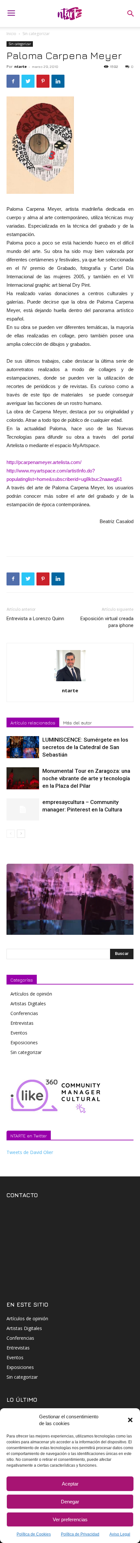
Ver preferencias (70, 1519)
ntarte (20, 66)
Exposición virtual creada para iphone (106, 622)
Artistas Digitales (28, 1003)
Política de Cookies (34, 1534)
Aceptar (70, 1484)
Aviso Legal (119, 1534)
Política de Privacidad (80, 1534)
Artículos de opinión (31, 994)
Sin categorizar (36, 33)
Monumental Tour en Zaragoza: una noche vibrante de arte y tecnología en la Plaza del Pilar (86, 778)
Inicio (11, 33)
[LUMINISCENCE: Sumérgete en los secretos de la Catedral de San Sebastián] (23, 747)
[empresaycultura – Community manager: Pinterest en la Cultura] (23, 809)
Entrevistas (22, 1023)
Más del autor (77, 722)
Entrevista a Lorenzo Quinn (35, 618)
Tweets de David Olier (30, 1152)
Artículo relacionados (32, 722)
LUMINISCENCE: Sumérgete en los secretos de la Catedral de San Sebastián (85, 747)
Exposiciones (24, 1042)
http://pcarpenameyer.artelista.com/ (44, 462)
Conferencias (24, 1013)
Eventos (18, 1033)
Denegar (70, 1501)
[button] (130, 1420)
